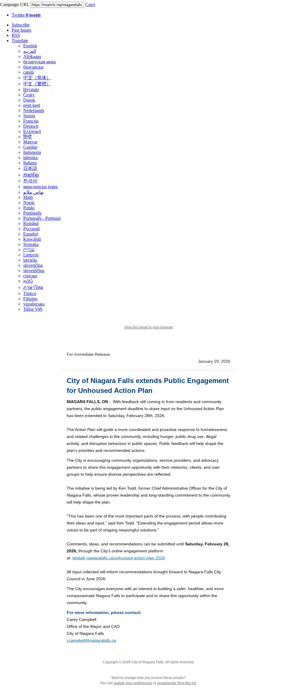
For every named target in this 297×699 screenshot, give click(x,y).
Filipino (30, 298)
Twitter (26, 14)
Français (31, 120)
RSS (16, 35)
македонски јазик (40, 186)
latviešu (30, 260)
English (30, 45)
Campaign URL (14, 4)
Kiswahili (32, 239)
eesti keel (31, 105)
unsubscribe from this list (176, 683)
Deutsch (30, 126)
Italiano (30, 162)
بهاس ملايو (33, 192)
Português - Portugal (42, 218)
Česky (29, 94)
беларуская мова (39, 61)
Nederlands (33, 110)
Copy (90, 4)
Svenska (31, 244)
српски (30, 275)
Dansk (29, 100)
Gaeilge (30, 147)
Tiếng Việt (32, 309)
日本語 (30, 168)
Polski (29, 207)
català (28, 72)
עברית (29, 249)
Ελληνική (32, 131)
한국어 (30, 180)
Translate (20, 40)
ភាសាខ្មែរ (31, 174)
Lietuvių (31, 254)
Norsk (29, 202)
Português (32, 213)
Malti (28, 197)
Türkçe (29, 293)
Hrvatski (31, 89)
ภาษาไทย (33, 287)
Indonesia (32, 152)
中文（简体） (37, 77)
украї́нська (33, 303)
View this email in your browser (148, 327)
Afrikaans (32, 56)
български (33, 66)
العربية (29, 51)
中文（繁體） (37, 83)
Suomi (29, 115)
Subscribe (21, 24)
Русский (31, 228)
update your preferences (133, 683)
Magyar (30, 141)
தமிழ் (28, 280)
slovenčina (33, 265)
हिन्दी (27, 136)
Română (31, 223)
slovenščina (33, 270)
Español (30, 233)
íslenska (30, 157)
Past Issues (21, 30)
